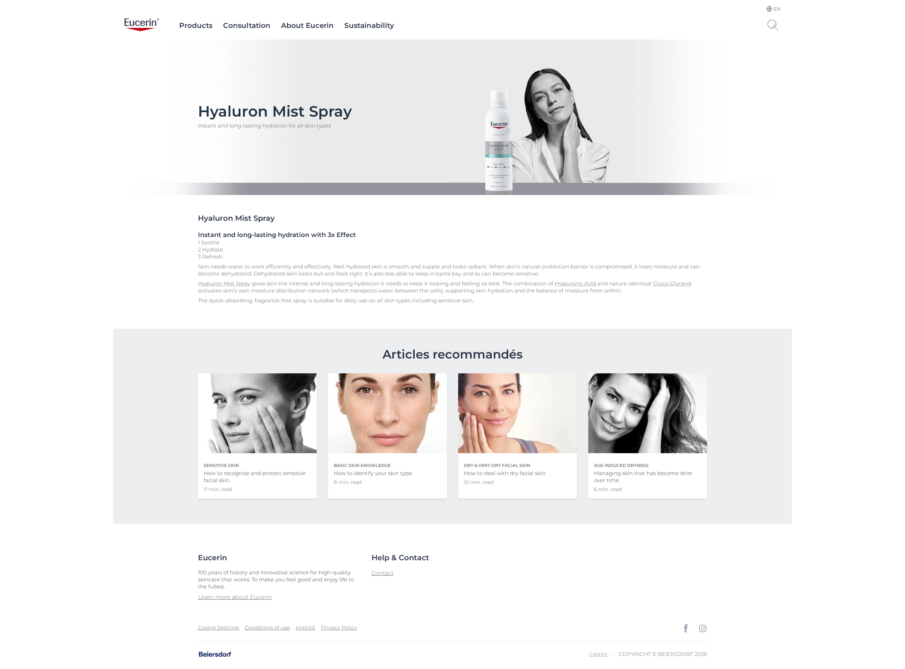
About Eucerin (307, 25)
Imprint (305, 627)
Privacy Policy (339, 627)
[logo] (141, 25)
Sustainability (369, 25)
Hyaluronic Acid (575, 283)
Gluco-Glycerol (672, 283)
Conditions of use (267, 627)
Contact (382, 573)
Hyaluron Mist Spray (224, 283)
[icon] (686, 628)
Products (195, 25)
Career (598, 654)
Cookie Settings (218, 627)
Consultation (246, 25)
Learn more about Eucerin (235, 597)
